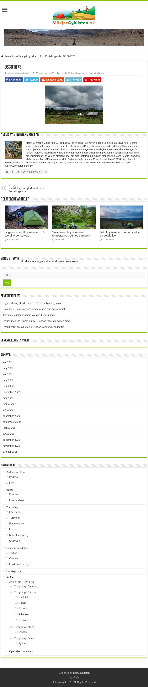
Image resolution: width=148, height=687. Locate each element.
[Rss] (70, 677)
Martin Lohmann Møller (18, 73)
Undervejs (14, 540)
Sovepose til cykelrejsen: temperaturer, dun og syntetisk (71, 234)
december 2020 (11, 415)
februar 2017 (10, 427)
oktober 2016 (10, 451)
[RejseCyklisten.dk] (74, 14)
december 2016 (11, 439)
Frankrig (23, 597)
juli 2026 (7, 362)
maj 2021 (8, 398)
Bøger (9, 489)
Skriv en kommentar (77, 73)
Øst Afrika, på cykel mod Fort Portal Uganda (36, 56)
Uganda (23, 631)
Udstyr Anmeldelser (17, 548)
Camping (14, 558)
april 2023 (8, 386)
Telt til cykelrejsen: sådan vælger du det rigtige (29, 315)
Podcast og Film (15, 472)
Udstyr (13, 529)
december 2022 (11, 392)
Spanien (23, 620)
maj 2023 (8, 380)
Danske (13, 494)
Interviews (15, 512)
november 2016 (11, 445)
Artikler (10, 577)
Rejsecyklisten (81, 672)
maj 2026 (8, 368)
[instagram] (77, 677)
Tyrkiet (22, 643)
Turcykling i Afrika (24, 627)
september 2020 (12, 421)
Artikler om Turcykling (21, 581)
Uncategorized (14, 571)
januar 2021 (9, 410)
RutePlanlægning (18, 535)
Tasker (13, 552)
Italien (22, 602)
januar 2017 (9, 433)
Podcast (13, 477)
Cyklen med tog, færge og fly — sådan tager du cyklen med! (36, 321)
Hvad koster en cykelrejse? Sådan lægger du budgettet (33, 326)
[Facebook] (74, 677)
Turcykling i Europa (25, 592)
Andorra (23, 608)
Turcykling (12, 507)
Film (11, 482)
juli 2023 (7, 374)
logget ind (42, 261)
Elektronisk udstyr (19, 564)
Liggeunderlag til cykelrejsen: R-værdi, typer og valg (25, 234)
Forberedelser (16, 523)
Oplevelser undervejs (21, 651)
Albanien (24, 614)
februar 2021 (10, 404)
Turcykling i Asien (24, 638)
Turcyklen (14, 517)
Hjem (6, 56)
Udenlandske (16, 500)
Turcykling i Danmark (26, 586)
